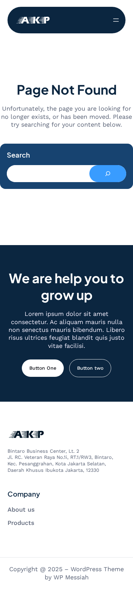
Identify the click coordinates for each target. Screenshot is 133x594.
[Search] (107, 173)
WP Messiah (71, 577)
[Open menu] (116, 20)
